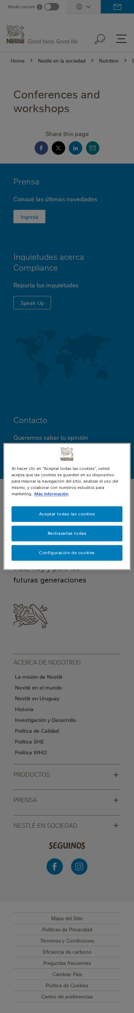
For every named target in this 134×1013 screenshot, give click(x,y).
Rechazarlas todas (67, 533)
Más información (51, 494)
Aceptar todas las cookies (67, 514)
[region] (67, 506)
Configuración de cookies (67, 553)
